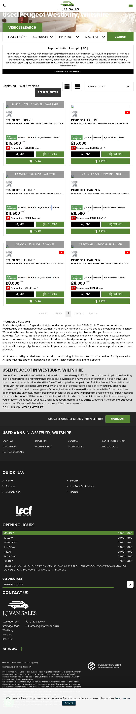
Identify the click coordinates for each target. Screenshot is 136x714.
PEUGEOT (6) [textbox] (15, 37)
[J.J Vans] (68, 6)
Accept (69, 703)
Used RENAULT (75, 447)
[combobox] (15, 36)
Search (120, 37)
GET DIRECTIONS (12, 578)
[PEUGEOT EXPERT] (100, 106)
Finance (10, 486)
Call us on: (22, 407)
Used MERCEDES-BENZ (113, 441)
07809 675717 (37, 622)
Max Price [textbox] (92, 37)
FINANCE (37, 161)
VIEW (22, 154)
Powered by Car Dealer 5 (109, 665)
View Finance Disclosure (68, 71)
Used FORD (41, 441)
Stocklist (74, 481)
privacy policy (32, 662)
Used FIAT (7, 441)
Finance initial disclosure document (16, 667)
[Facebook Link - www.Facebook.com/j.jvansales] (21, 649)
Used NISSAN (9, 447)
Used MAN (73, 441)
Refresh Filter (48, 92)
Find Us (74, 492)
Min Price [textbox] (65, 37)
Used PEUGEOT (43, 447)
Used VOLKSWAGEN (13, 452)
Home (9, 481)
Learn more (122, 698)
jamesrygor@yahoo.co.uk (44, 626)
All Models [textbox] (40, 37)
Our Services (13, 492)
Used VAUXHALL (109, 447)
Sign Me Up (117, 419)
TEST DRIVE (52, 154)
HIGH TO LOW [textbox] (96, 86)
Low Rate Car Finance (82, 486)
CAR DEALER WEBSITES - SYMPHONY (108, 667)
